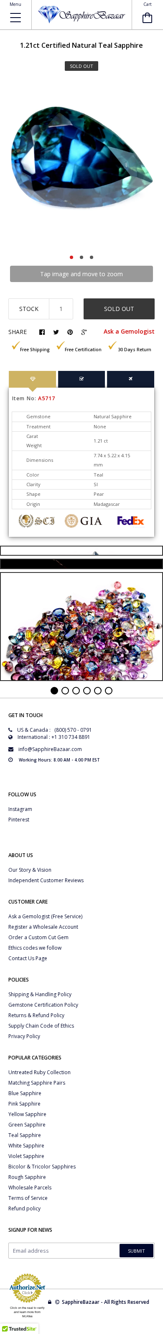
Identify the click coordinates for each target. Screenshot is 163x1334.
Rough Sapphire (27, 1177)
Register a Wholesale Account (43, 926)
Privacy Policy (24, 1036)
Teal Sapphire (24, 1135)
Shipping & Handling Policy (39, 994)
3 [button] (91, 257)
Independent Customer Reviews (46, 880)
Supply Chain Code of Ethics (41, 1025)
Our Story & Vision (29, 869)
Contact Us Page (27, 958)
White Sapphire (26, 1145)
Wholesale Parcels (29, 1187)
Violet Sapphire (26, 1156)
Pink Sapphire (24, 1103)
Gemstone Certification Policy (43, 1004)
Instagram (20, 809)
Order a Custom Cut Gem (38, 937)
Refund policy (24, 1208)
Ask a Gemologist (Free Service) (45, 916)
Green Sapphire (27, 1124)
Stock (28, 309)
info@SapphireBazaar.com (50, 749)
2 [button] (81, 257)
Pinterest (18, 819)
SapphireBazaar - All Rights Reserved (106, 1302)
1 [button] (71, 257)
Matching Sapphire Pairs (36, 1082)
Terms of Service (28, 1198)
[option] (81, 165)
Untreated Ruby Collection (39, 1072)
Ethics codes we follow (34, 947)
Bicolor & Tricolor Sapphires (42, 1166)
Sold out (119, 309)
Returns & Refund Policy (36, 1015)
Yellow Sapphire (27, 1114)
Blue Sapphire (24, 1093)
